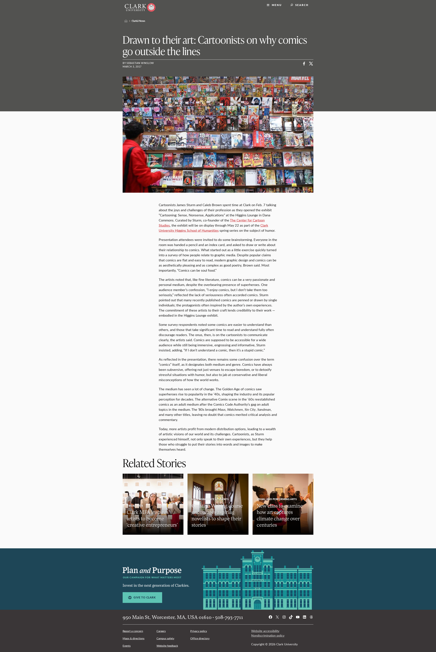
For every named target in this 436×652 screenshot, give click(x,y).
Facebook (304, 63)
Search (302, 5)
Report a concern (133, 631)
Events (127, 645)
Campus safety (165, 638)
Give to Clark (144, 597)
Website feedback (167, 645)
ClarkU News (138, 21)
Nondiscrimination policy (267, 635)
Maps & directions (133, 638)
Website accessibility (265, 631)
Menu (277, 5)
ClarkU (126, 21)
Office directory (199, 638)
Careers (161, 631)
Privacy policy (198, 631)
